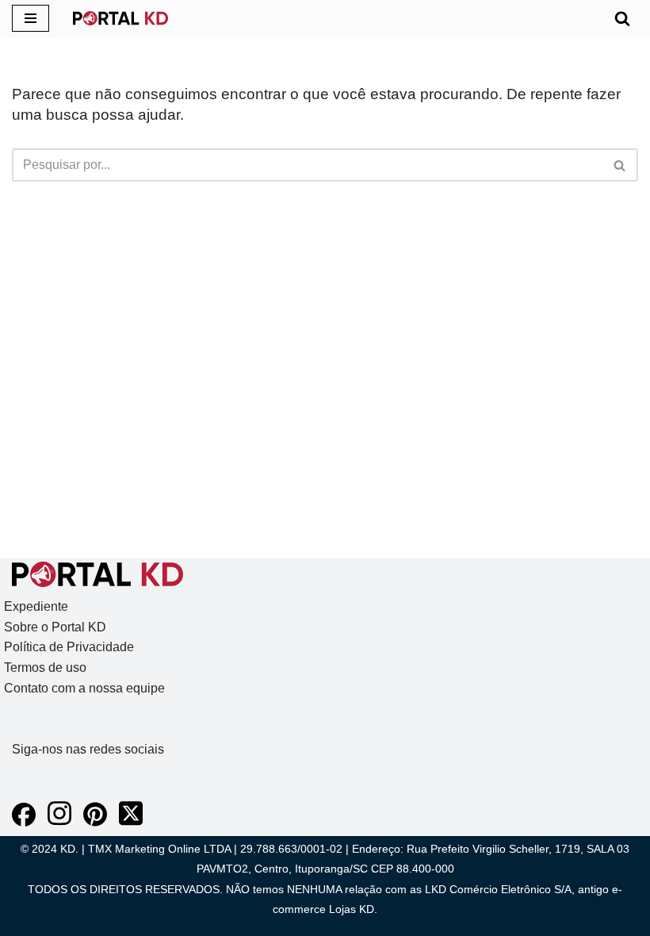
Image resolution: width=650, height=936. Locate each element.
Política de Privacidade (69, 647)
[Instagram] (59, 822)
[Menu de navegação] (30, 18)
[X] (131, 822)
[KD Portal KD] (120, 18)
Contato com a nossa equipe (84, 688)
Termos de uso (45, 667)
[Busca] (622, 18)
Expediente (36, 606)
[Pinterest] (95, 822)
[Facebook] (24, 822)
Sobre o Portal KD (55, 627)
